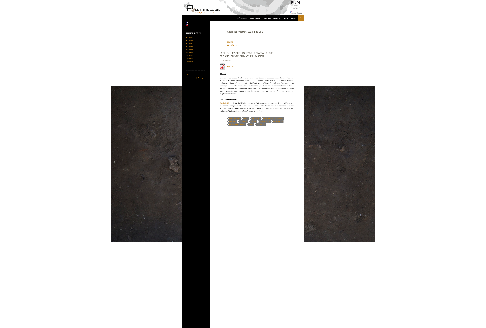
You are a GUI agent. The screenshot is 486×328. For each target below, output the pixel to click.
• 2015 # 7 (189, 44)
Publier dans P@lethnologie (195, 78)
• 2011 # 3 (189, 56)
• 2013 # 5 (189, 50)
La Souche (243, 121)
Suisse (251, 124)
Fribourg (232, 121)
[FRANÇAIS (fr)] (187, 22)
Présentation (242, 18)
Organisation (255, 18)
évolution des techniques (273, 118)
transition (261, 124)
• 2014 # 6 (189, 47)
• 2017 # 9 (189, 37)
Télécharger (230, 66)
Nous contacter (290, 18)
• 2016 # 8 (189, 41)
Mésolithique (265, 121)
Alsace (246, 118)
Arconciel (256, 118)
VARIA (188, 75)
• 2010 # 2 (189, 59)
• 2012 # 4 (189, 53)
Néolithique (278, 121)
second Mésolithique (237, 124)
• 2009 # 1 (189, 62)
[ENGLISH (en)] (187, 25)
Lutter (253, 121)
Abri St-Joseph (234, 118)
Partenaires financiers (272, 18)
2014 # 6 (230, 42)
